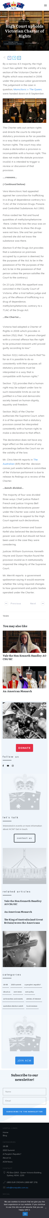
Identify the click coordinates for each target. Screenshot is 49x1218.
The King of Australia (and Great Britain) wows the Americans (24, 921)
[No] (45, 1208)
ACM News (18, 992)
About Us (6, 992)
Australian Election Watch (13, 1006)
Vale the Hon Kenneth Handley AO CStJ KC (24, 647)
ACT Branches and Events (13, 999)
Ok (25, 1214)
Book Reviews (32, 1006)
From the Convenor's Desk (13, 43)
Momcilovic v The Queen (27, 89)
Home (5, 1132)
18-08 (5, 985)
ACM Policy (29, 992)
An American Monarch (24, 681)
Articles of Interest (33, 999)
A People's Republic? (32, 985)
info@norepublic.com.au (17, 1187)
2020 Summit (16, 985)
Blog (5, 1135)
